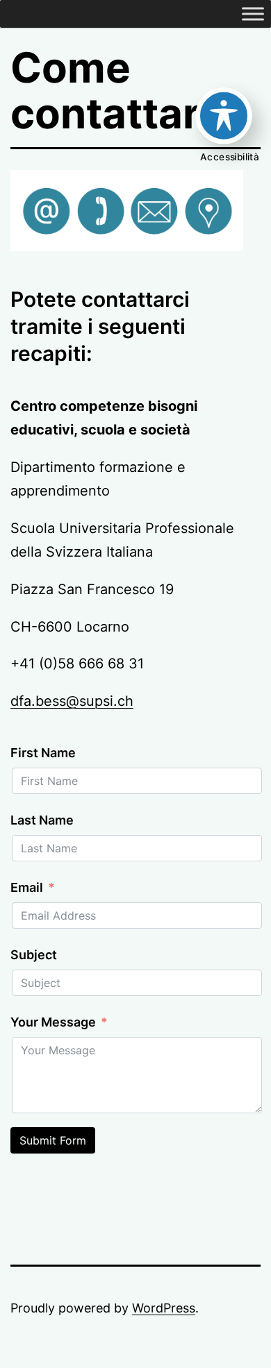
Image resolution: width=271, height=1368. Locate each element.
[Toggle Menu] (253, 13)
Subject (33, 954)
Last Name (42, 820)
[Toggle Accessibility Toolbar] (223, 115)
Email (26, 887)
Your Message (53, 1022)
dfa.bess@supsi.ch (71, 701)
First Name (43, 752)
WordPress (163, 1308)
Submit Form (52, 1140)
